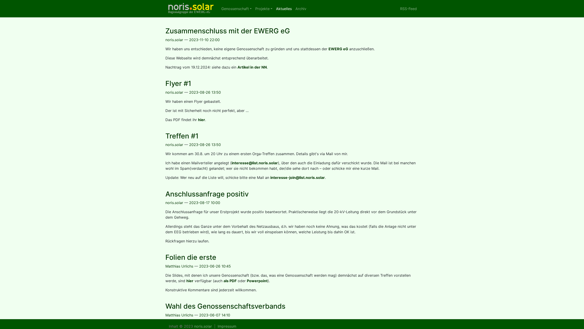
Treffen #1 (181, 136)
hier (201, 119)
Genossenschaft (235, 8)
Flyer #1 (178, 83)
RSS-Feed (408, 8)
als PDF (230, 281)
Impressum (227, 326)
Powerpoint (257, 281)
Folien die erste (190, 257)
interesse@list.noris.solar (255, 163)
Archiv (300, 8)
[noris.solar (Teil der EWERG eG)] (190, 9)
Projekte (262, 8)
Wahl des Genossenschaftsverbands (225, 306)
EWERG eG (338, 49)
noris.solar (174, 39)
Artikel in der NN (252, 67)
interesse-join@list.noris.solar (297, 177)
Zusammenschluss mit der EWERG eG (227, 31)
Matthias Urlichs (179, 266)
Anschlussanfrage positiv (207, 194)
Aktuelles (285, 8)
